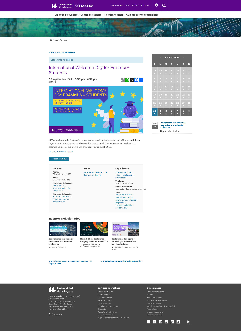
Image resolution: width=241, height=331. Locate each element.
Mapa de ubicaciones (106, 315)
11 (160, 86)
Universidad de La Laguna (61, 290)
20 (171, 94)
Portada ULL (58, 191)
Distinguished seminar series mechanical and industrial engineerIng (61, 241)
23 (189, 94)
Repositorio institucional (107, 312)
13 (171, 86)
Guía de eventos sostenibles (142, 14)
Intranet (145, 5)
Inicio (51, 39)
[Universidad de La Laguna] (84, 6)
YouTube (167, 321)
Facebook (149, 321)
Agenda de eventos (66, 14)
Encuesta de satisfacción (157, 300)
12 (166, 86)
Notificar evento (113, 14)
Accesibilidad (152, 309)
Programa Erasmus (61, 199)
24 (154, 103)
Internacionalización (61, 188)
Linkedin (173, 321)
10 (154, 86)
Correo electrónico (105, 292)
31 (177, 70)
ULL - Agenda (60, 40)
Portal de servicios (105, 298)
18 (160, 94)
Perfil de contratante (155, 292)
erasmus (56, 196)
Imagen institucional (155, 312)
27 (154, 70)
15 (183, 86)
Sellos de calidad (154, 303)
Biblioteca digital (104, 303)
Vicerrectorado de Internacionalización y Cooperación (124, 175)
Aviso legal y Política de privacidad (161, 306)
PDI (127, 5)
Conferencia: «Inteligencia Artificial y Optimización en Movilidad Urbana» (124, 241)
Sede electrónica (105, 300)
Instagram (161, 321)
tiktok (179, 321)
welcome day (59, 202)
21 (177, 94)
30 (171, 70)
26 (166, 103)
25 (160, 103)
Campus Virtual (104, 295)
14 (177, 86)
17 (154, 94)
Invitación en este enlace (61, 151)
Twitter (155, 321)
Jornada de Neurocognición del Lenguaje (121, 261)
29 (166, 70)
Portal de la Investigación (108, 306)
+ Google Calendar (59, 159)
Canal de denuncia (154, 315)
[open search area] (164, 5)
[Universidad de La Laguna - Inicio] (62, 6)
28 (160, 70)
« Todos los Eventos (62, 52)
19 (166, 94)
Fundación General (154, 298)
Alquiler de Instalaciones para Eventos (113, 318)
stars (68, 322)
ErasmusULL (66, 196)
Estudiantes (116, 5)
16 (189, 86)
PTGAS (135, 5)
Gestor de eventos (91, 14)
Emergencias (57, 314)
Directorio (102, 309)
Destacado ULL (59, 185)
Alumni (150, 295)
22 (183, 94)
